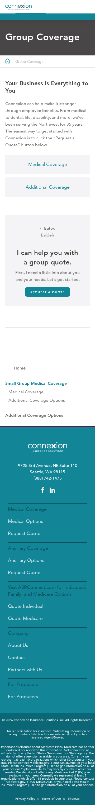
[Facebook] (43, 490)
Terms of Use (51, 798)
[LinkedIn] (52, 490)
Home (20, 368)
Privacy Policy (25, 798)
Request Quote (24, 533)
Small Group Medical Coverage (36, 383)
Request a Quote (47, 292)
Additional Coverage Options (36, 400)
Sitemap (74, 798)
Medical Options (25, 521)
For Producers (23, 696)
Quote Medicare (25, 618)
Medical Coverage (47, 164)
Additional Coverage (48, 187)
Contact (16, 657)
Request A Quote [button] (30, 16)
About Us (18, 645)
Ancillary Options (26, 560)
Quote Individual (25, 606)
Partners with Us (25, 669)
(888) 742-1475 (48, 478)
